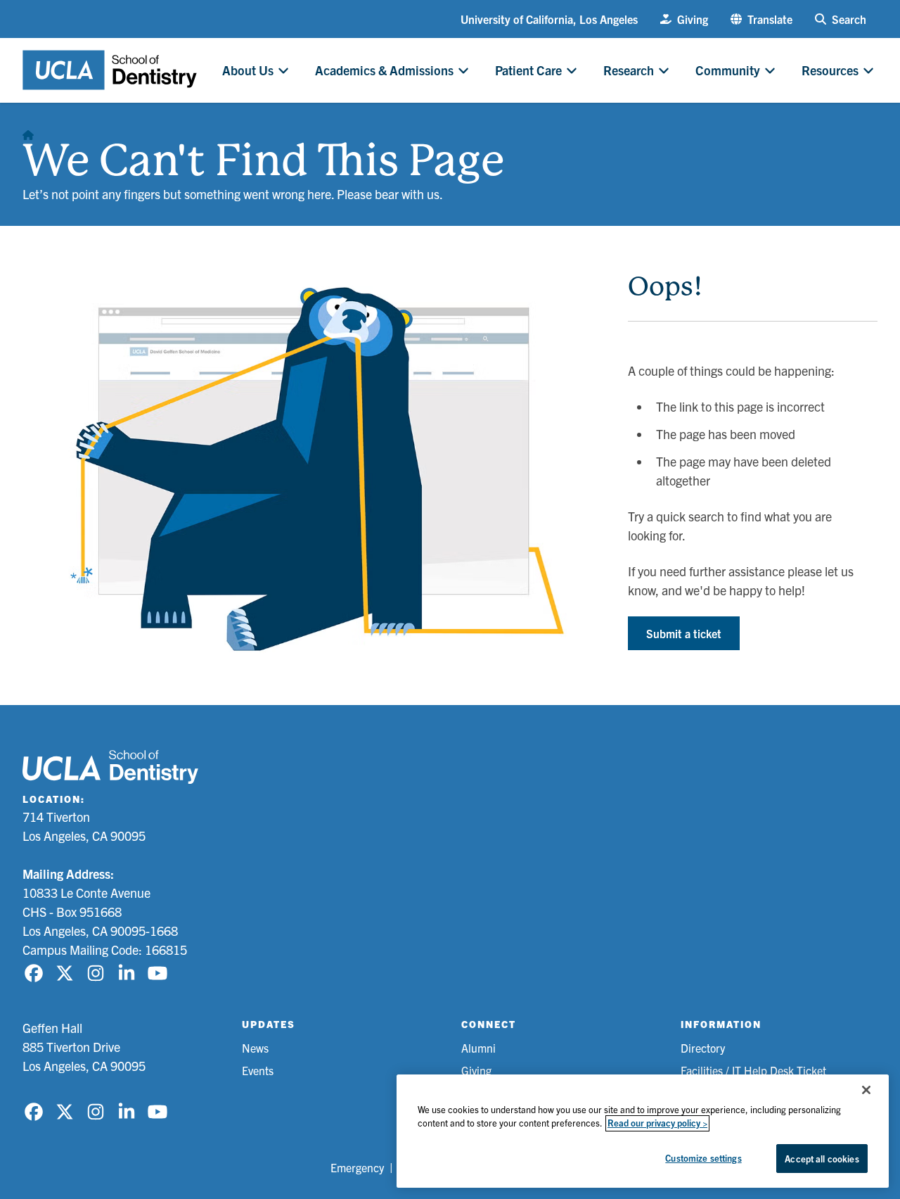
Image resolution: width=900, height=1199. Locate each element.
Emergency (357, 1167)
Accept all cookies (822, 1159)
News (255, 1048)
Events (258, 1070)
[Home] (28, 131)
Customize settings (703, 1158)
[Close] (866, 1089)
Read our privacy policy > (657, 1123)
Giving (476, 1070)
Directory (703, 1048)
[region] (643, 1131)
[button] (761, 19)
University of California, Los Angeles (549, 19)
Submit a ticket (683, 633)
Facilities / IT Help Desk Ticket (753, 1070)
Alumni (478, 1048)
